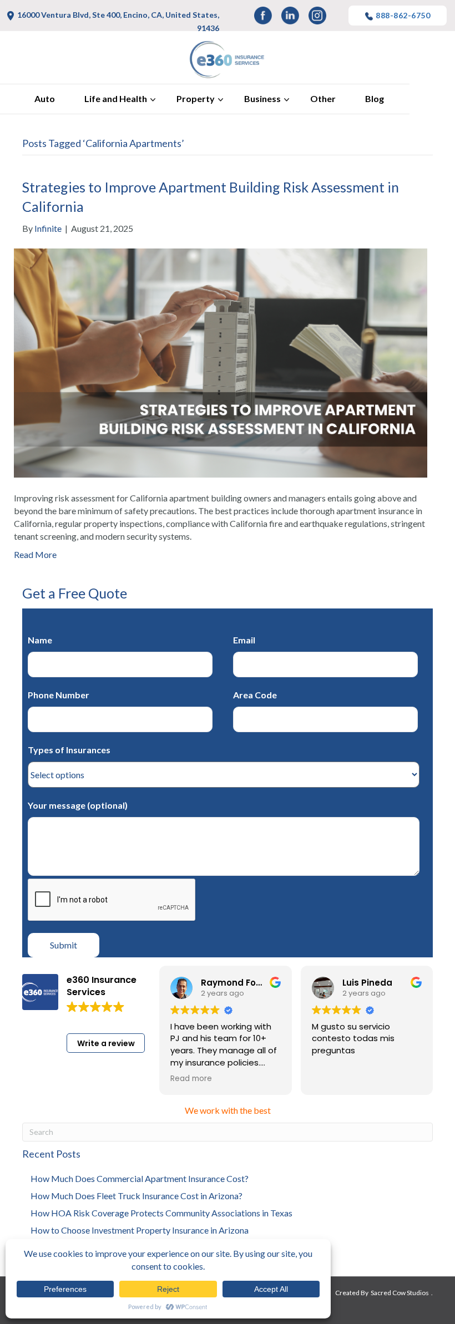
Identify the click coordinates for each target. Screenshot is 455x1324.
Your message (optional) (78, 805)
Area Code (255, 694)
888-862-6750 (403, 15)
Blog (374, 98)
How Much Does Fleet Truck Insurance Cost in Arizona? (136, 1195)
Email (244, 640)
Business (262, 98)
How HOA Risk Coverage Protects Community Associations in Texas (161, 1213)
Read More (35, 554)
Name (40, 640)
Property (195, 98)
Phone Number (58, 694)
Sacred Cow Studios (400, 1293)
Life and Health (115, 98)
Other (323, 98)
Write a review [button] (106, 1043)
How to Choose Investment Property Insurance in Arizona (140, 1230)
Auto (44, 98)
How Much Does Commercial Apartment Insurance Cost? (140, 1178)
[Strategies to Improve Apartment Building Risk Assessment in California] (220, 361)
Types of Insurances (69, 749)
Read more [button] (191, 1079)
